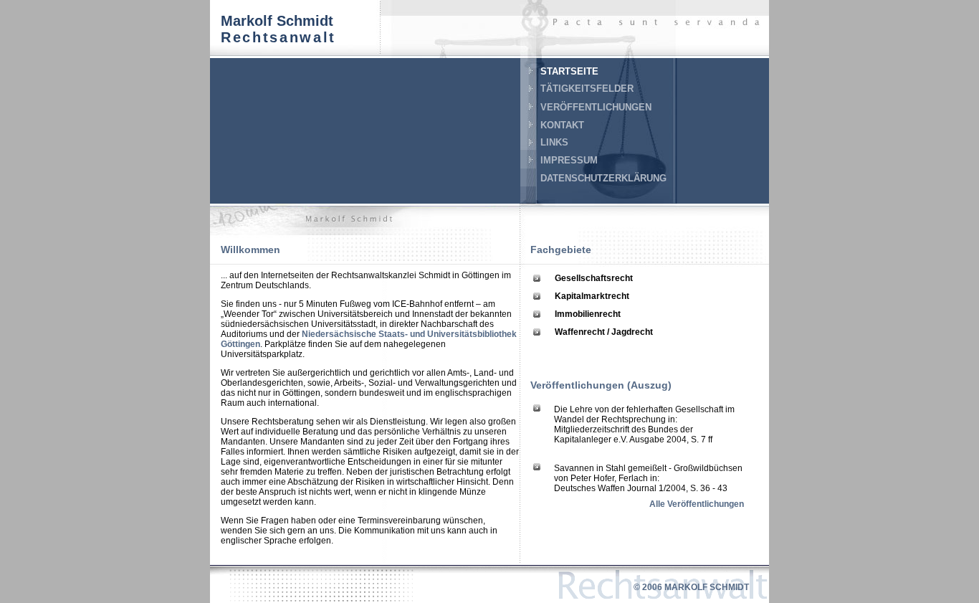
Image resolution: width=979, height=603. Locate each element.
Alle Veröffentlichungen (696, 504)
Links (554, 142)
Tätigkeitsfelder (587, 88)
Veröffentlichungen (595, 107)
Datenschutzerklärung (603, 178)
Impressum (569, 160)
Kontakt (562, 125)
